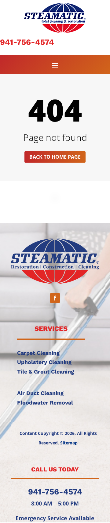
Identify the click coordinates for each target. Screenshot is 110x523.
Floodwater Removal (45, 402)
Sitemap (69, 443)
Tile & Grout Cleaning (45, 371)
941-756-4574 (27, 42)
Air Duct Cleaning (40, 393)
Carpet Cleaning (38, 353)
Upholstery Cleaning (44, 362)
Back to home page (55, 156)
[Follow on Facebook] (55, 298)
